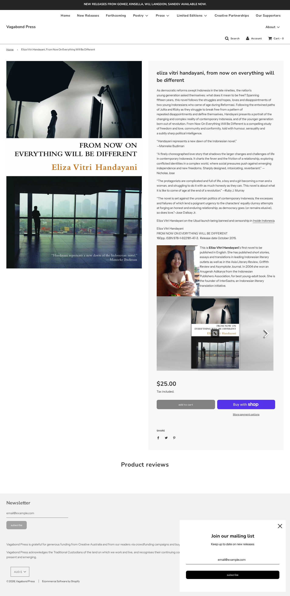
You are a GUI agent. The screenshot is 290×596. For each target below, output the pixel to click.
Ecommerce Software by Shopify (61, 581)
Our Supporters (268, 15)
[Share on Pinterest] (174, 437)
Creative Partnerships (232, 15)
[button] (20, 572)
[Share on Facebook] (159, 437)
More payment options (246, 414)
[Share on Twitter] (166, 437)
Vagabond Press (21, 26)
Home (65, 15)
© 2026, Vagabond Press (20, 581)
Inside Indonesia (263, 221)
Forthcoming (116, 15)
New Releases (88, 15)
